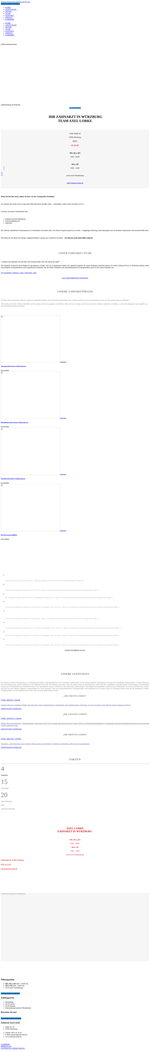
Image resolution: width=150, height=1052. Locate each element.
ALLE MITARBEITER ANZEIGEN (75, 278)
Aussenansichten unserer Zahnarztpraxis (13, 366)
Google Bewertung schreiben (11, 1018)
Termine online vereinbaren (10, 4)
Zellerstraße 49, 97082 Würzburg (12, 860)
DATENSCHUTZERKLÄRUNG (13, 1048)
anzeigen (63, 362)
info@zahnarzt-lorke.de (75, 183)
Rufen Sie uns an (75, 108)
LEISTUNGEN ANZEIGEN (11, 709)
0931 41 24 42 (6, 864)
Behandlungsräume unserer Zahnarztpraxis (14, 422)
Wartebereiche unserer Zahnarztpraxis (13, 478)
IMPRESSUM (6, 1046)
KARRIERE (5, 1044)
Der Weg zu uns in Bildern (9, 535)
